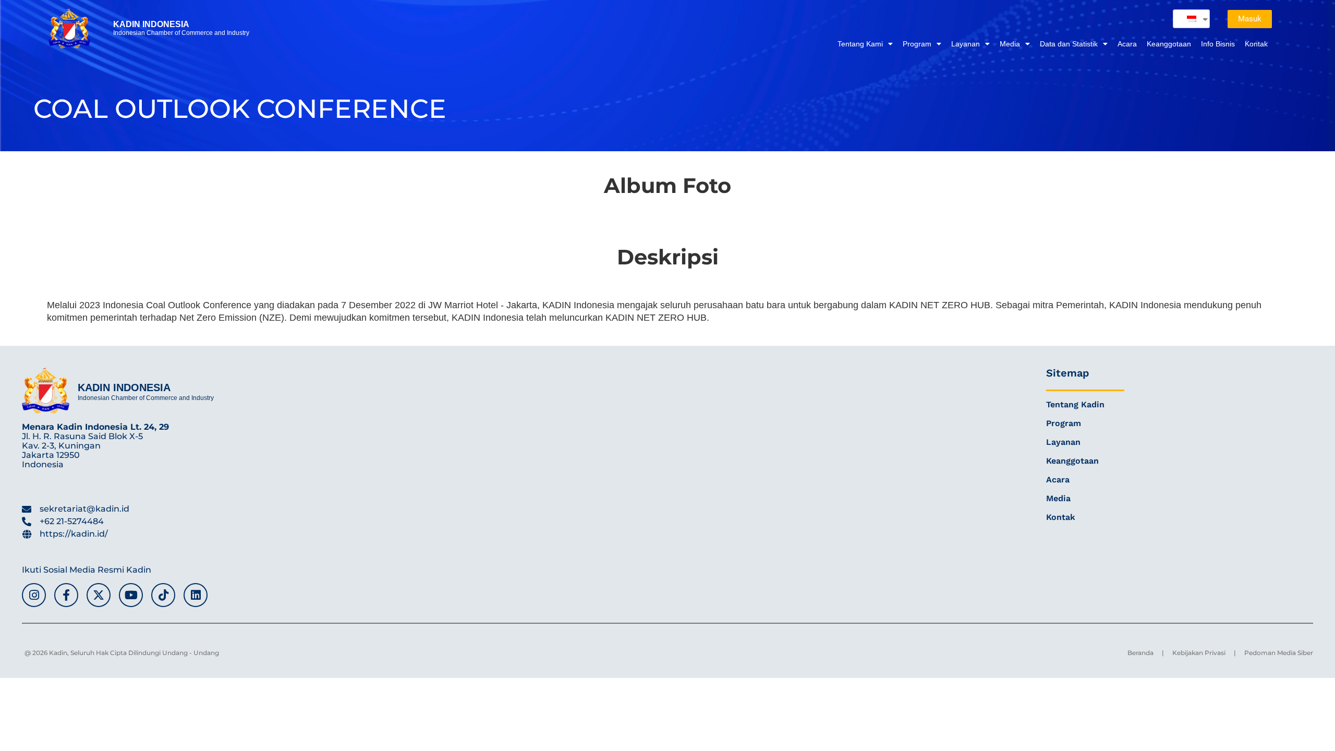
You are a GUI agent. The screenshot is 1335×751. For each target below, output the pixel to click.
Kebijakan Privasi (1198, 653)
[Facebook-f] (66, 595)
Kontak (1256, 44)
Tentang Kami (860, 44)
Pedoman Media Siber (1278, 653)
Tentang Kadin (1075, 404)
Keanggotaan (1169, 44)
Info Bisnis (1218, 44)
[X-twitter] (99, 595)
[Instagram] (34, 595)
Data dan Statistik (1069, 44)
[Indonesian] (1187, 18)
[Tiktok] (163, 595)
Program (917, 44)
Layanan (965, 44)
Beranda (1140, 653)
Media (1010, 44)
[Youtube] (131, 595)
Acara (1127, 44)
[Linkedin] (196, 595)
